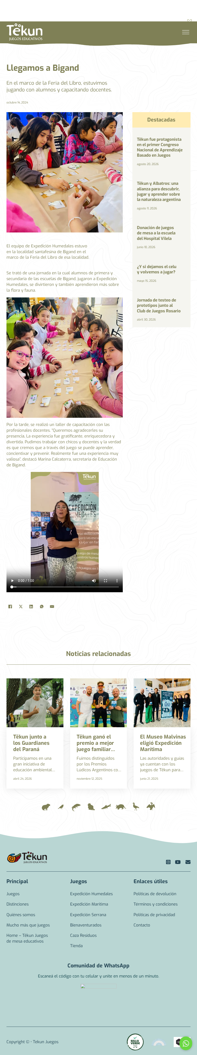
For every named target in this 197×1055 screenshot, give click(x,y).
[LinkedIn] (31, 606)
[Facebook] (10, 606)
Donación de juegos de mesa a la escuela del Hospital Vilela (156, 233)
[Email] (51, 606)
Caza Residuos (83, 935)
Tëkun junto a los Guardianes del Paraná (31, 743)
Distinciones (17, 904)
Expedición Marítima (89, 904)
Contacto (142, 925)
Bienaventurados (85, 925)
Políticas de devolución (155, 894)
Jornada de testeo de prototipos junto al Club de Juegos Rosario (159, 305)
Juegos (12, 894)
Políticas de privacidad (154, 915)
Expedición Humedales (91, 894)
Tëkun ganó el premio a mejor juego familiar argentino (95, 746)
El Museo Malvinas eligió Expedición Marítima (163, 743)
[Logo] (26, 857)
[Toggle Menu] (186, 32)
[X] (20, 606)
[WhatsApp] (41, 606)
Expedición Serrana (88, 915)
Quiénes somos (20, 915)
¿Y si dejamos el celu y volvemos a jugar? (156, 269)
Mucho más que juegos (28, 925)
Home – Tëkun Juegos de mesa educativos (27, 938)
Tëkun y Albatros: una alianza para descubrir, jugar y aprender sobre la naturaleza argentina (159, 191)
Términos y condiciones (156, 904)
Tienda (76, 946)
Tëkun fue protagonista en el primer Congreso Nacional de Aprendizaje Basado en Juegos (160, 147)
